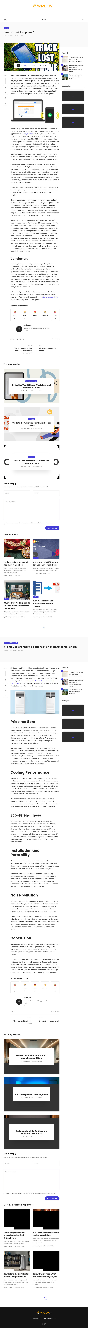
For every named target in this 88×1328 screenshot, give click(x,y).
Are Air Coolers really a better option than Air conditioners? (23, 350)
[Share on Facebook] (38, 65)
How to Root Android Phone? (47, 349)
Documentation (31, 381)
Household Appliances (11, 643)
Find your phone (29, 134)
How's (6, 28)
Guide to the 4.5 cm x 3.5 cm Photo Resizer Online (31, 424)
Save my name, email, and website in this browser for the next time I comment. (31, 523)
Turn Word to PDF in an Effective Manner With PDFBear (43, 603)
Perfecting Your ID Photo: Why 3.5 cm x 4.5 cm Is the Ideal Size (31, 386)
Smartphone (20, 339)
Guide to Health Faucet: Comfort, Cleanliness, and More (31, 1056)
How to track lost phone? (49, 1021)
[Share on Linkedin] (45, 65)
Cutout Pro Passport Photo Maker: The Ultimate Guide (31, 462)
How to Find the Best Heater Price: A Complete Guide (16, 1275)
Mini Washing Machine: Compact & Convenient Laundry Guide (76, 68)
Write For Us (37, 1318)
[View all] (73, 96)
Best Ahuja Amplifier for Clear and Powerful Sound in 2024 (31, 1132)
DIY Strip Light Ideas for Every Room (31, 1094)
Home (44, 19)
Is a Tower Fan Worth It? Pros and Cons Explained (46, 1234)
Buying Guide (9, 558)
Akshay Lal (26, 65)
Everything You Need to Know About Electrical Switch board (14, 1235)
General (31, 419)
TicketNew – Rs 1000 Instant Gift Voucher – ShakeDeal (45, 563)
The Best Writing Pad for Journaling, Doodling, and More (76, 59)
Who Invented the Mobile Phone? (22, 1022)
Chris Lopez (26, 391)
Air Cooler (13, 1012)
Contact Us (51, 1318)
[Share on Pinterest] (43, 65)
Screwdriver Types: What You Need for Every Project (45, 1275)
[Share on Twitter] (40, 65)
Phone (12, 339)
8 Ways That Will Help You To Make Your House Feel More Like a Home (17, 606)
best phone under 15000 (49, 297)
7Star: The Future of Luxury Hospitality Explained (75, 77)
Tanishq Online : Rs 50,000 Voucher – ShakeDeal (16, 563)
